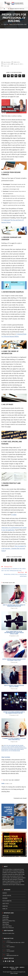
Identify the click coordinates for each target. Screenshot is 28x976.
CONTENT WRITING (7, 895)
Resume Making (13, 749)
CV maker (13, 514)
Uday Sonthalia (6, 62)
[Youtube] (13, 961)
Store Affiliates (6, 924)
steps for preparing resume (14, 750)
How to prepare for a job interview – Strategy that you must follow (13, 548)
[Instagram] (7, 961)
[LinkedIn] (9, 961)
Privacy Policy (5, 919)
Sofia (2, 783)
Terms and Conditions (7, 926)
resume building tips (5, 749)
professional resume (18, 748)
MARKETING (5, 906)
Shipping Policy (6, 922)
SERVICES (11, 967)
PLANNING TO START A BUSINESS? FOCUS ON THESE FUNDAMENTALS (14, 739)
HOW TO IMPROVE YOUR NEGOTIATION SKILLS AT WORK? (14, 686)
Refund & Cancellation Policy (9, 920)
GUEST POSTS (6, 903)
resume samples (20, 749)
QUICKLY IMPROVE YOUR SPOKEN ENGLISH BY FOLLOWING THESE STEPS (14, 659)
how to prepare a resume (13, 746)
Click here (5, 933)
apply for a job (7, 745)
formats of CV (4, 746)
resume (24, 748)
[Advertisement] (14, 43)
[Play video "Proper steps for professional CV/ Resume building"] (14, 106)
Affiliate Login (5, 915)
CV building (13, 745)
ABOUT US (5, 967)
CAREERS (22, 967)
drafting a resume (19, 745)
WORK (16, 967)
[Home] (1, 24)
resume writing (4, 750)
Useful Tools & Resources (8, 927)
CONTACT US (14, 969)
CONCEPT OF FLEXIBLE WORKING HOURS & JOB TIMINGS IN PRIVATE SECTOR (14, 712)
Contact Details (6, 917)
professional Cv (10, 748)
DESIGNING (5, 898)
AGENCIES (5, 893)
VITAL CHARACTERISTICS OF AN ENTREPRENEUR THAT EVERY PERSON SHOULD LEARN (14, 632)
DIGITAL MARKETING (7, 900)
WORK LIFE (16, 62)
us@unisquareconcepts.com (12, 955)
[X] (3, 961)
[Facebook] (5, 961)
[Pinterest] (11, 961)
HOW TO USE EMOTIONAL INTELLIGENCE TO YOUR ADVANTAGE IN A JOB (14, 605)
